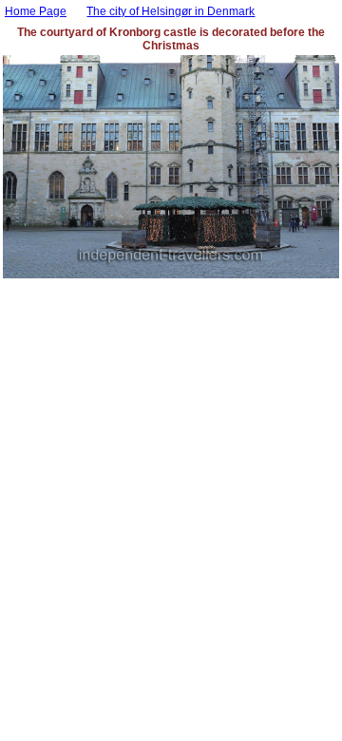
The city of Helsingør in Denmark (170, 11)
